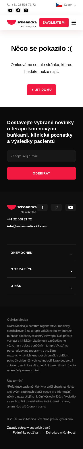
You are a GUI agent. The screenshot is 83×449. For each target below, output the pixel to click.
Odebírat (41, 173)
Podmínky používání (26, 432)
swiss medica (27, 22)
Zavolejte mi (54, 22)
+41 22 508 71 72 (24, 4)
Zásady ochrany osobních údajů (28, 427)
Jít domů (43, 89)
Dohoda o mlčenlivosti (60, 432)
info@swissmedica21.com (26, 226)
